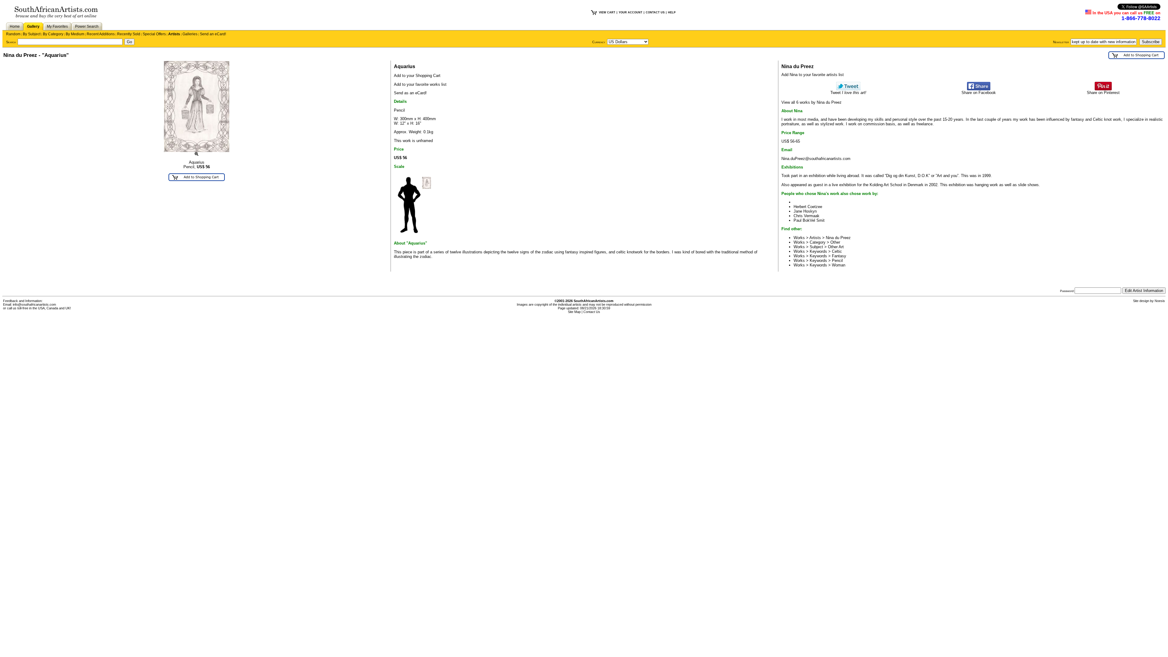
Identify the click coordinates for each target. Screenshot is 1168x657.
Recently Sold (128, 34)
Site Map (574, 312)
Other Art (836, 247)
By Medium (75, 34)
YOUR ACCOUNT (630, 12)
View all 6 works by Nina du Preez (811, 102)
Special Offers (154, 34)
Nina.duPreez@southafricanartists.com (815, 158)
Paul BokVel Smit (809, 220)
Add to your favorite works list (420, 84)
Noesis (1160, 301)
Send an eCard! (213, 34)
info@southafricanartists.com (34, 304)
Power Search (87, 26)
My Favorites (57, 26)
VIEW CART (607, 12)
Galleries (189, 34)
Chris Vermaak (806, 216)
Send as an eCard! (410, 93)
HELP (672, 12)
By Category (53, 34)
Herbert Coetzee (808, 206)
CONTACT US (655, 12)
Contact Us (591, 312)
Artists (174, 34)
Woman (838, 265)
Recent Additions (101, 34)
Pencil (837, 260)
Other (835, 242)
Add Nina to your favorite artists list (812, 74)
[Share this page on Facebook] (978, 89)
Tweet (848, 92)
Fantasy (839, 256)
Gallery (33, 26)
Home (15, 26)
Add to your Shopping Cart (417, 75)
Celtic (837, 251)
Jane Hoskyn (805, 211)
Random (13, 34)
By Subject (31, 34)
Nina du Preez (838, 237)
